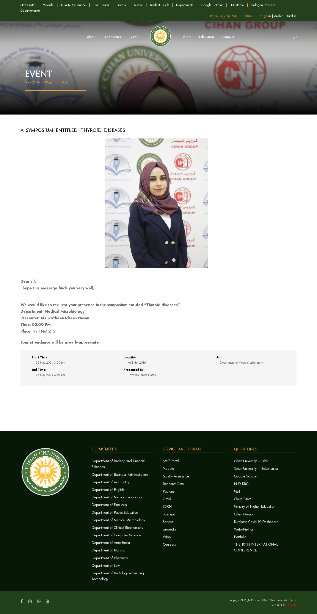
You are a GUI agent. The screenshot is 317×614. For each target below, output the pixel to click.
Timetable (237, 5)
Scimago (169, 514)
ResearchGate (173, 483)
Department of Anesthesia (111, 542)
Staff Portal (27, 5)
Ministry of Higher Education (254, 506)
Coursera (169, 544)
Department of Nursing (108, 550)
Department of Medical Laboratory (117, 497)
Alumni (138, 5)
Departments (184, 5)
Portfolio (240, 536)
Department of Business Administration (120, 474)
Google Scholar (212, 5)
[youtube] (47, 601)
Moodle (48, 5)
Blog (187, 37)
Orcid (167, 498)
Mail (237, 491)
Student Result (159, 5)
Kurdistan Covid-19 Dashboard (256, 521)
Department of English (108, 489)
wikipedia (169, 529)
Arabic (278, 16)
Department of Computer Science (116, 535)
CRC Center (101, 5)
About (92, 37)
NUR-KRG (241, 483)
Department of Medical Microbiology (118, 520)
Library (121, 5)
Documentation (30, 10)
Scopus (168, 521)
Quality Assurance (73, 5)
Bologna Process (263, 5)
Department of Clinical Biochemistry (117, 527)
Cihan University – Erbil (251, 461)
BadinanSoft (291, 604)
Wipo (167, 536)
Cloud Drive (242, 498)
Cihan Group (243, 514)
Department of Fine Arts (109, 504)
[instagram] (30, 601)
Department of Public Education (115, 512)
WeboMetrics (244, 529)
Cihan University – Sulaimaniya (256, 468)
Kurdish (292, 16)
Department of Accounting (111, 482)
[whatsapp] (39, 601)
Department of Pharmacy (110, 558)
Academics (112, 37)
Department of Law (106, 565)
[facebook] (21, 601)
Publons (168, 491)
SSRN (167, 506)
